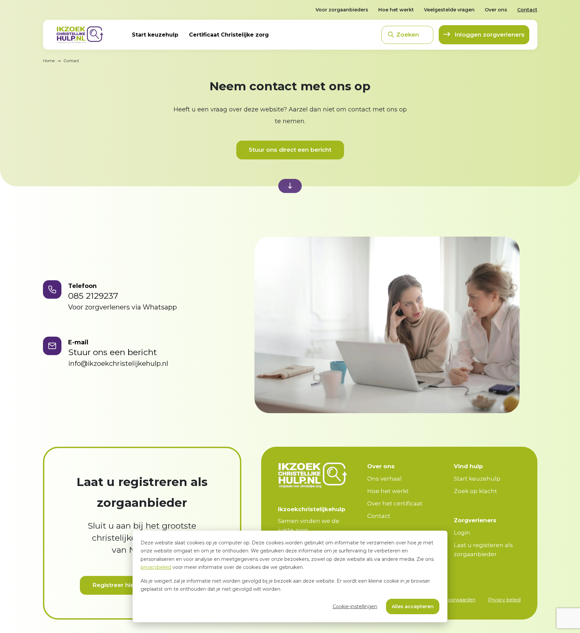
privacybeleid (156, 567)
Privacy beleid (504, 600)
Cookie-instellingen (355, 606)
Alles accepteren (413, 606)
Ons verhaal (384, 478)
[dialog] (290, 576)
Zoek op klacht (475, 491)
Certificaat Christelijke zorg (229, 35)
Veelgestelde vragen (449, 10)
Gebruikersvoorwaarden (448, 600)
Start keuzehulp (155, 35)
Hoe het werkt (396, 10)
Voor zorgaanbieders (342, 10)
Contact (527, 10)
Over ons (496, 10)
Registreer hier (114, 585)
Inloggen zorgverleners (489, 34)
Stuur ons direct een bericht (290, 149)
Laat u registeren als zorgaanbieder (483, 549)
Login (462, 532)
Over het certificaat (395, 503)
